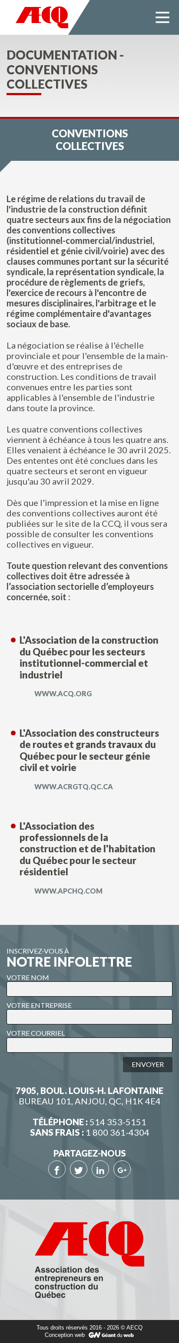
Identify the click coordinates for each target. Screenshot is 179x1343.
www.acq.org (62, 693)
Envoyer (148, 1064)
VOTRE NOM (28, 977)
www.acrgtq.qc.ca (73, 786)
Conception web (65, 1335)
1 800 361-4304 (117, 1132)
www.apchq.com (68, 891)
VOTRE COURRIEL (36, 1033)
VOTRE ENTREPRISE (39, 1005)
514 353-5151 (118, 1122)
